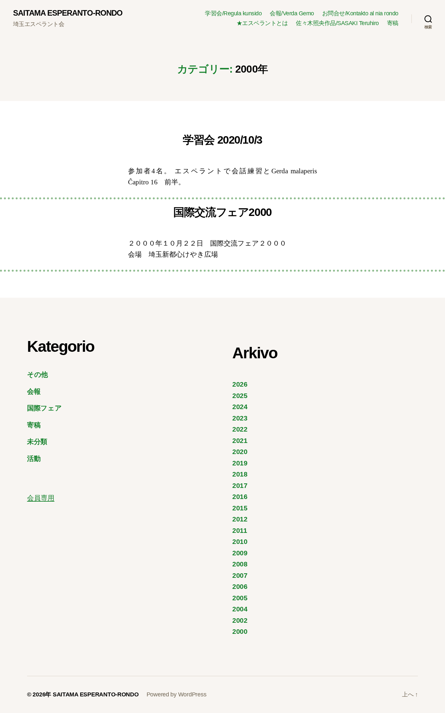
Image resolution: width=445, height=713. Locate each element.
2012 (240, 519)
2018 (240, 474)
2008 (240, 564)
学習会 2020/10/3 (222, 140)
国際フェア (44, 408)
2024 (240, 406)
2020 (240, 451)
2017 (240, 485)
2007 (240, 575)
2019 (240, 463)
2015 (240, 508)
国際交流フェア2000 (222, 212)
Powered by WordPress (177, 694)
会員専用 (40, 498)
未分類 (37, 441)
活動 (33, 458)
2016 (240, 496)
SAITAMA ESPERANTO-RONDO (67, 13)
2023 (240, 418)
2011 (239, 530)
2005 (240, 598)
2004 (240, 609)
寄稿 (392, 23)
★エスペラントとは (262, 23)
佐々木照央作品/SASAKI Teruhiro (337, 23)
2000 (240, 631)
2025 (240, 395)
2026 (240, 384)
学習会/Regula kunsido (233, 13)
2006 (240, 586)
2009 (240, 553)
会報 (33, 391)
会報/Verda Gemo (292, 13)
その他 (37, 374)
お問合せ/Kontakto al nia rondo (360, 13)
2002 (240, 620)
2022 (240, 429)
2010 (240, 541)
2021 (240, 440)
